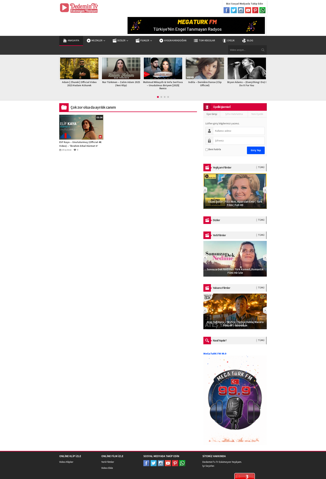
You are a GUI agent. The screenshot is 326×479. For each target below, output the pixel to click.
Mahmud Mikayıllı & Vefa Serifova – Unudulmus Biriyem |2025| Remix (163, 85)
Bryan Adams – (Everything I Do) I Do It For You (246, 83)
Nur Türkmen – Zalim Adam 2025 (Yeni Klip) (121, 83)
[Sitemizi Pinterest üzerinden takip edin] (175, 463)
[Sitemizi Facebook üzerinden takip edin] (146, 463)
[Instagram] (241, 10)
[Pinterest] (255, 10)
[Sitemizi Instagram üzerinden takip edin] (161, 463)
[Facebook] (227, 10)
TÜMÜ (261, 167)
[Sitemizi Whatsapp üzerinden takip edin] (182, 463)
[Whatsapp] (262, 10)
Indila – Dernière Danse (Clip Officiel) (205, 83)
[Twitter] (234, 10)
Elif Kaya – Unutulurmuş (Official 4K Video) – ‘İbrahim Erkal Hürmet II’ (80, 144)
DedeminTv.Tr (210, 462)
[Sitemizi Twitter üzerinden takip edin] (154, 463)
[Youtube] (248, 10)
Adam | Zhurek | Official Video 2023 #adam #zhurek (79, 83)
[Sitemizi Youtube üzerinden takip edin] (168, 463)
